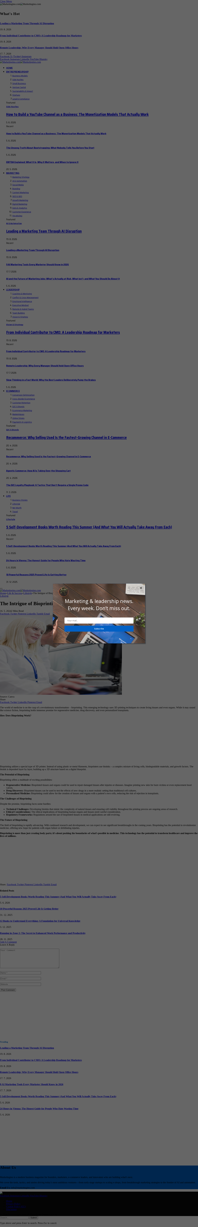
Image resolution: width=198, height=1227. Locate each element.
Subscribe (99, 628)
